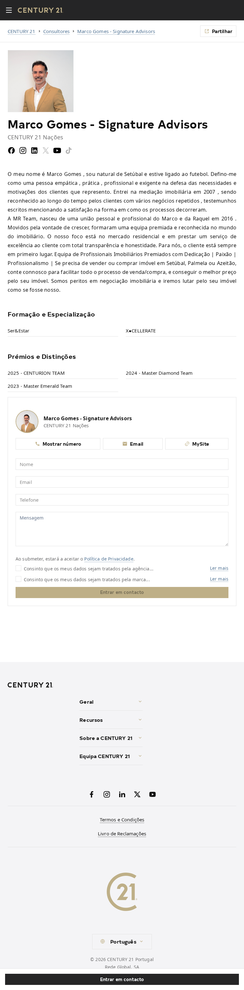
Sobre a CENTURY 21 (105, 737)
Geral (86, 701)
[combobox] (122, 941)
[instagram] (23, 150)
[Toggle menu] (9, 10)
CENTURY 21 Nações (66, 425)
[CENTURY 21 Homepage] (41, 684)
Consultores (56, 31)
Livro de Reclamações (122, 833)
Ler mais (219, 568)
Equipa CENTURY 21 (104, 755)
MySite (200, 443)
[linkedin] (34, 150)
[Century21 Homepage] (40, 10)
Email (136, 443)
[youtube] (57, 150)
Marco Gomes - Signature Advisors (116, 31)
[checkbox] (18, 568)
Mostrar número (62, 443)
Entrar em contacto (122, 979)
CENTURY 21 (22, 31)
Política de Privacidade (108, 559)
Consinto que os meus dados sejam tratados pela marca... (87, 579)
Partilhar (222, 31)
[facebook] (11, 150)
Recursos (91, 719)
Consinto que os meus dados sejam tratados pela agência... (88, 568)
